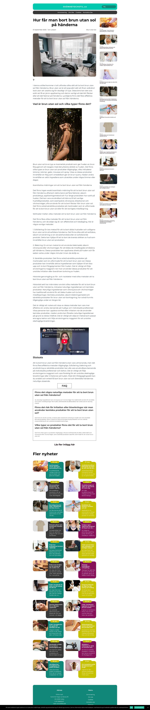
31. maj (87, 541)
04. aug (54, 482)
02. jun (87, 522)
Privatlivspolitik (139, 707)
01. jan (55, 581)
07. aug (87, 462)
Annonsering (62, 12)
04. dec (87, 581)
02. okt (55, 621)
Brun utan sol (91, 30)
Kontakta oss (88, 12)
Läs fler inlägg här (64, 444)
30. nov (55, 601)
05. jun (55, 522)
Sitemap (90, 704)
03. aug (87, 621)
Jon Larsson (52, 30)
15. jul (87, 641)
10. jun (87, 502)
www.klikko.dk (61, 703)
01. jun (87, 661)
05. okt (87, 601)
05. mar (87, 561)
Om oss (71, 12)
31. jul (87, 482)
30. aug (54, 462)
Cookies (78, 12)
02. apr (55, 561)
